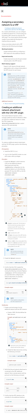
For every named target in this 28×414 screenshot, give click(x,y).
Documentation (6, 16)
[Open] (2, 11)
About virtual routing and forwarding (14, 103)
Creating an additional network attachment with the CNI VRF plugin (14, 28)
